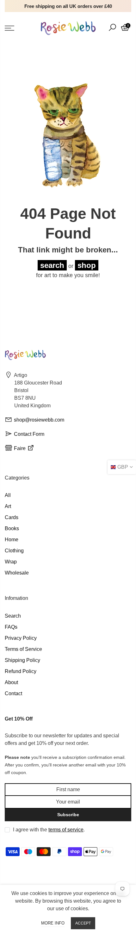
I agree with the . (49, 829)
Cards (11, 517)
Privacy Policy (21, 638)
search (52, 265)
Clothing (14, 550)
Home (11, 539)
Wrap (11, 561)
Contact (13, 693)
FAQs (11, 627)
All (8, 495)
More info (53, 923)
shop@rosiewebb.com (39, 420)
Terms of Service (23, 649)
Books (12, 528)
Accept (83, 923)
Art (8, 506)
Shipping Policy (22, 660)
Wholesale (17, 572)
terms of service (65, 829)
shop (86, 265)
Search (13, 616)
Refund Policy (20, 671)
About (11, 682)
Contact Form (29, 434)
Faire (20, 448)
